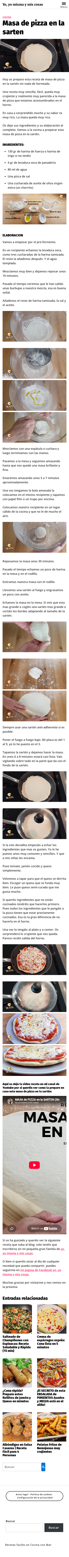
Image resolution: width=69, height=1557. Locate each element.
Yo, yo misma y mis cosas (23, 4)
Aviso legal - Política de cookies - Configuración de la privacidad (34, 1496)
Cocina (7, 17)
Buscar (10, 1521)
